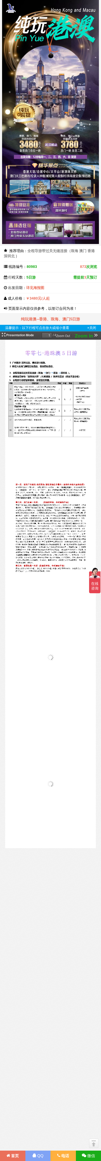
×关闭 (91, 328)
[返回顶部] (93, 1143)
